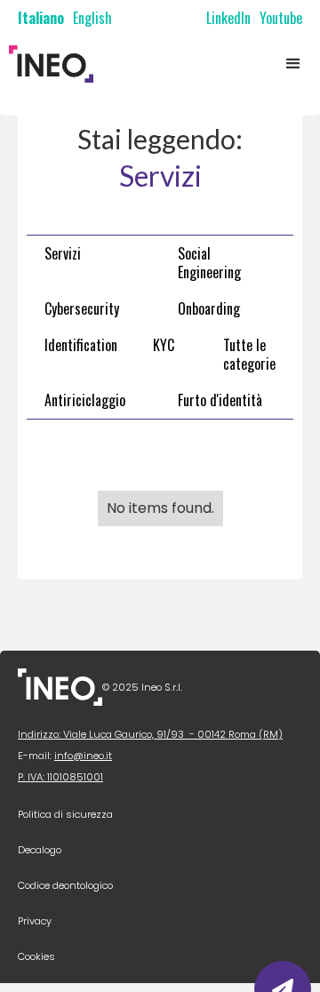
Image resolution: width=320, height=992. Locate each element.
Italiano (41, 17)
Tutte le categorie (249, 354)
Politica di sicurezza (65, 814)
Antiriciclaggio (84, 400)
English (92, 17)
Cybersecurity (81, 308)
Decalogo (39, 850)
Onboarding (209, 308)
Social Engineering (209, 263)
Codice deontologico (65, 885)
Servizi (62, 253)
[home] (46, 64)
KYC (163, 345)
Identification (80, 345)
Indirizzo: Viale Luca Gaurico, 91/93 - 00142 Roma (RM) (150, 734)
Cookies (36, 956)
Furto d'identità (220, 400)
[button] (293, 64)
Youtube (281, 18)
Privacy (35, 921)
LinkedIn (228, 18)
